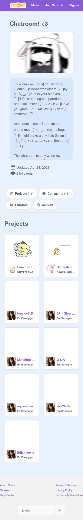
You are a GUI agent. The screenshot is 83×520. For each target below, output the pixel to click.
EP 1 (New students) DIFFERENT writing (66, 313)
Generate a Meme (66, 267)
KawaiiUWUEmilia (66, 272)
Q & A (61, 359)
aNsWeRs (63, 406)
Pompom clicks (27, 267)
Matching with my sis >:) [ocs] (27, 359)
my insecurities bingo (27, 406)
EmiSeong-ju (25, 318)
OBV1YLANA (25, 272)
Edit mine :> (25, 452)
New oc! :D (25, 313)
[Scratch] (18, 5)
